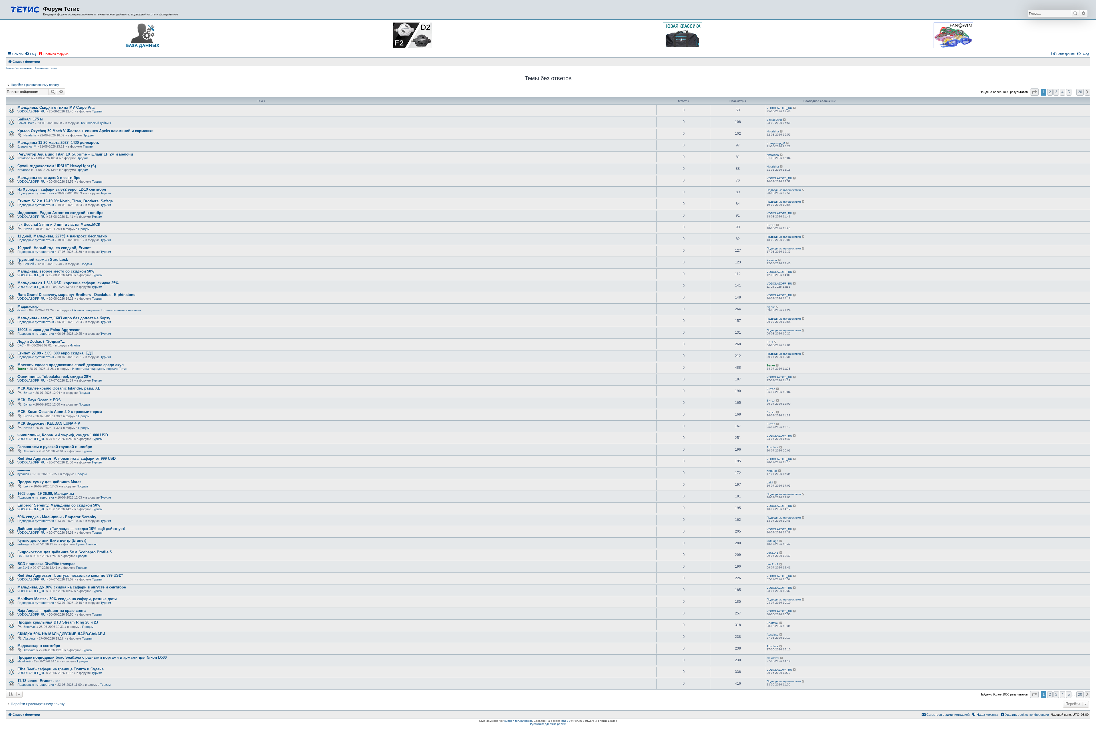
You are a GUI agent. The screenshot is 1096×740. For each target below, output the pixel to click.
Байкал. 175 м (30, 119)
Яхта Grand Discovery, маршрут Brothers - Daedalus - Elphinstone (76, 295)
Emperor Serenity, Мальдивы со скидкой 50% (58, 505)
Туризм (97, 111)
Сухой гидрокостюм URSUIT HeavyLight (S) (56, 166)
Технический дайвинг (95, 123)
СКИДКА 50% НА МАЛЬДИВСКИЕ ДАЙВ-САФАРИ (61, 634)
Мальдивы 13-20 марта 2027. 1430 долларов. (58, 142)
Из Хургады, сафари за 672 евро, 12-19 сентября (61, 189)
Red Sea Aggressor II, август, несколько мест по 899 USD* (70, 575)
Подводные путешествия (35, 193)
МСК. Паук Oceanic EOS (39, 400)
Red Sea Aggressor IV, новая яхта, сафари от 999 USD (66, 458)
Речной (28, 264)
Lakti (26, 486)
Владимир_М (26, 146)
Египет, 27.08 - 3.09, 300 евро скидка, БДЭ (55, 353)
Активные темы (46, 68)
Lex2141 (23, 556)
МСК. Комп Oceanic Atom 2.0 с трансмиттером (59, 412)
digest (21, 310)
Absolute (29, 451)
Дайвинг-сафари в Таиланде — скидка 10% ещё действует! (71, 529)
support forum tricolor (518, 720)
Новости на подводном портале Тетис (99, 368)
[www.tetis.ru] (25, 9)
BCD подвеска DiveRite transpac (46, 564)
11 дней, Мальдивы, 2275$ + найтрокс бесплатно (62, 236)
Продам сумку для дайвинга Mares (49, 482)
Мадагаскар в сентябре (38, 646)
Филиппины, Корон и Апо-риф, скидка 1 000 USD (62, 435)
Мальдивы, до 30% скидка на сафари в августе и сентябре (71, 587)
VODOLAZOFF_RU (31, 111)
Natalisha (29, 135)
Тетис (21, 368)
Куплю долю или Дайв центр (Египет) (51, 540)
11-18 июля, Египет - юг (38, 681)
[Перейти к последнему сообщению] (795, 108)
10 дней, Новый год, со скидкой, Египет (54, 248)
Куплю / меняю (86, 544)
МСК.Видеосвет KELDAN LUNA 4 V (48, 423)
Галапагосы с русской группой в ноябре (54, 447)
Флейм (75, 345)
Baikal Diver (25, 123)
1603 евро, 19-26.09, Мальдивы (45, 493)
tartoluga (23, 544)
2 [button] (1050, 92)
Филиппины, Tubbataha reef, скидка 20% (54, 376)
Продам (88, 135)
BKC (20, 345)
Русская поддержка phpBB (548, 723)
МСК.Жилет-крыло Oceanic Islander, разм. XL (58, 388)
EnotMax (29, 626)
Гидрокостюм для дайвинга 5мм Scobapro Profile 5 (64, 552)
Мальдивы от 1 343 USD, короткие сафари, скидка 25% (68, 283)
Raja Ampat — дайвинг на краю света (51, 610)
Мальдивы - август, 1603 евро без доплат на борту (63, 318)
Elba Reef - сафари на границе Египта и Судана (60, 669)
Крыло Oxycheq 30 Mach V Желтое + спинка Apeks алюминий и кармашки (85, 131)
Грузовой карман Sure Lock (42, 259)
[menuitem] (30, 54)
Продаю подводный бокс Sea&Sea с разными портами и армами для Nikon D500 (92, 657)
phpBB (566, 720)
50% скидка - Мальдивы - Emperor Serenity (56, 517)
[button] (1034, 92)
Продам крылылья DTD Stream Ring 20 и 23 (57, 622)
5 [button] (1069, 92)
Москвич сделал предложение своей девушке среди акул (70, 365)
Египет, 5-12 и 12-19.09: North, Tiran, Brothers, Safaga (65, 201)
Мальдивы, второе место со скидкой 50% (55, 271)
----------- (23, 470)
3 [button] (1056, 92)
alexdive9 (24, 661)
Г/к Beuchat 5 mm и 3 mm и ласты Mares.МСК (58, 224)
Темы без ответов (19, 68)
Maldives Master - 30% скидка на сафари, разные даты (67, 599)
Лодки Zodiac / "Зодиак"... (41, 341)
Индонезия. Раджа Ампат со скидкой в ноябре (60, 213)
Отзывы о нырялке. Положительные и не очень (106, 310)
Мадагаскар (28, 306)
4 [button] (1062, 92)
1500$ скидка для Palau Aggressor (48, 330)
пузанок (23, 474)
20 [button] (1080, 92)
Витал (27, 229)
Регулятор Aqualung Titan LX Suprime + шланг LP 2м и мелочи (75, 154)
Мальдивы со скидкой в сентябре (48, 178)
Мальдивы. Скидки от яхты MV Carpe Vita (55, 107)
